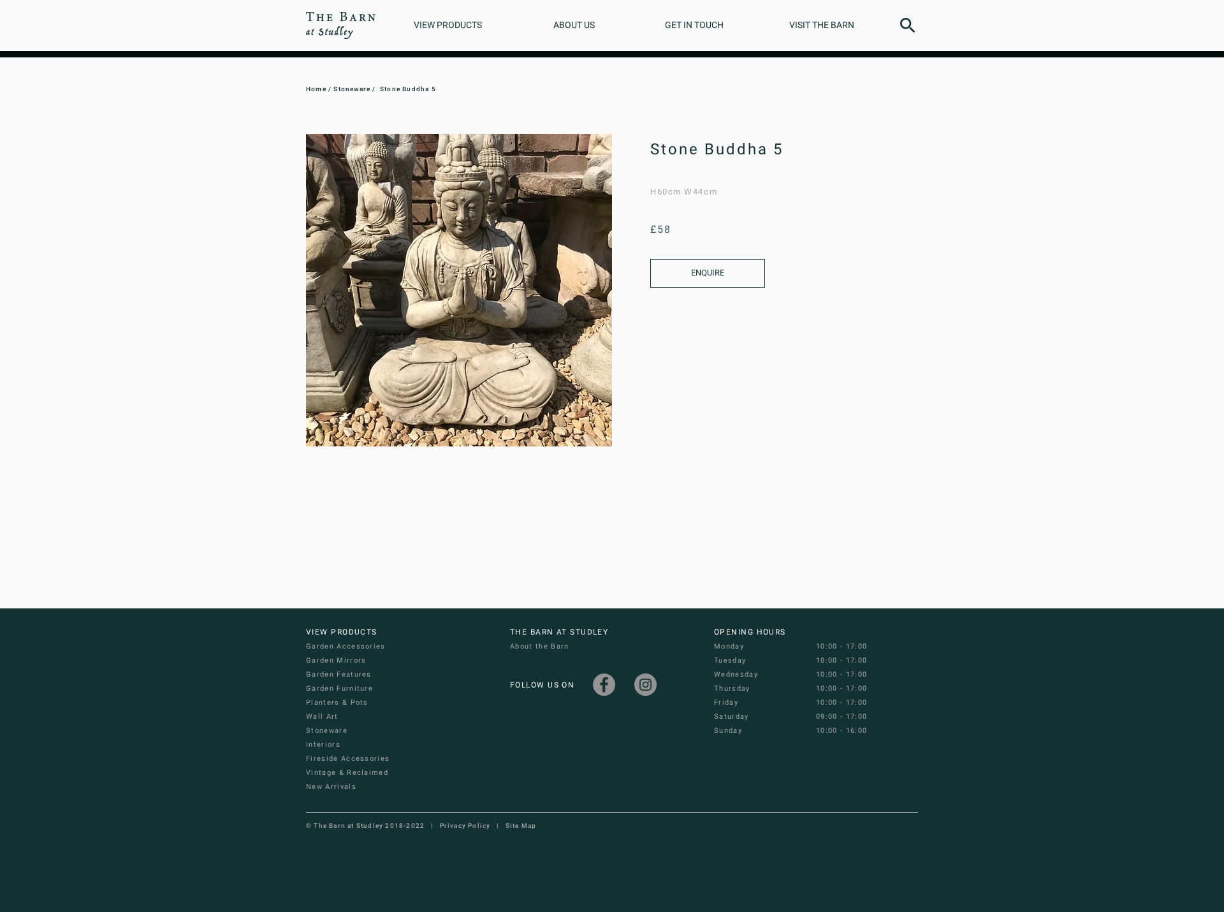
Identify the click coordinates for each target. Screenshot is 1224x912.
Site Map (521, 825)
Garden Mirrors (336, 660)
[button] (908, 25)
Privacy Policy (465, 825)
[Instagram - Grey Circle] (645, 684)
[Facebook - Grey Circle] (604, 684)
